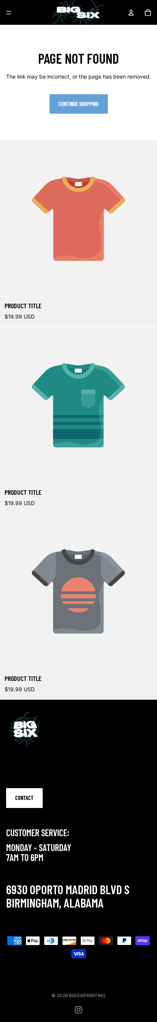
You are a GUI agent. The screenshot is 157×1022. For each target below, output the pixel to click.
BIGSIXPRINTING (87, 995)
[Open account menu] (131, 12)
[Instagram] (78, 1009)
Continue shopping (79, 104)
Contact (24, 798)
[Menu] (9, 12)
